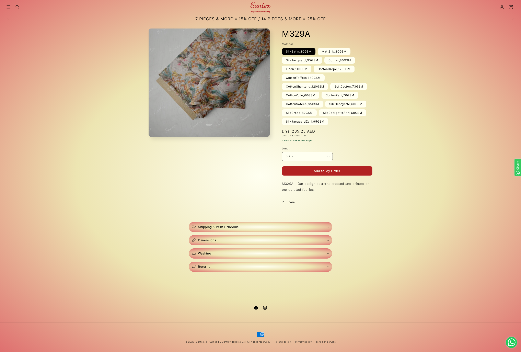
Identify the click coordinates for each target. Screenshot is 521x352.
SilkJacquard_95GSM (302, 60)
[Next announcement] (513, 19)
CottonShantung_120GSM (305, 86)
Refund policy (283, 341)
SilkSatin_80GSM (298, 51)
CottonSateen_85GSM (302, 104)
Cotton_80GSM (339, 60)
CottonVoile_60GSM (300, 95)
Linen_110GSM (296, 69)
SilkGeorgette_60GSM (345, 104)
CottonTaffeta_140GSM (303, 77)
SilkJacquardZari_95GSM (305, 121)
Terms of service (326, 341)
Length (286, 148)
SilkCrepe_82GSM (299, 112)
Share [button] (291, 202)
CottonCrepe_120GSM (334, 69)
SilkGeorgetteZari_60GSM (342, 112)
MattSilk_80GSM (334, 51)
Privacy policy (303, 341)
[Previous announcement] (7, 19)
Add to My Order (327, 171)
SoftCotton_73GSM (348, 86)
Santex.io (201, 341)
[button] (8, 7)
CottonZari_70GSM (340, 95)
